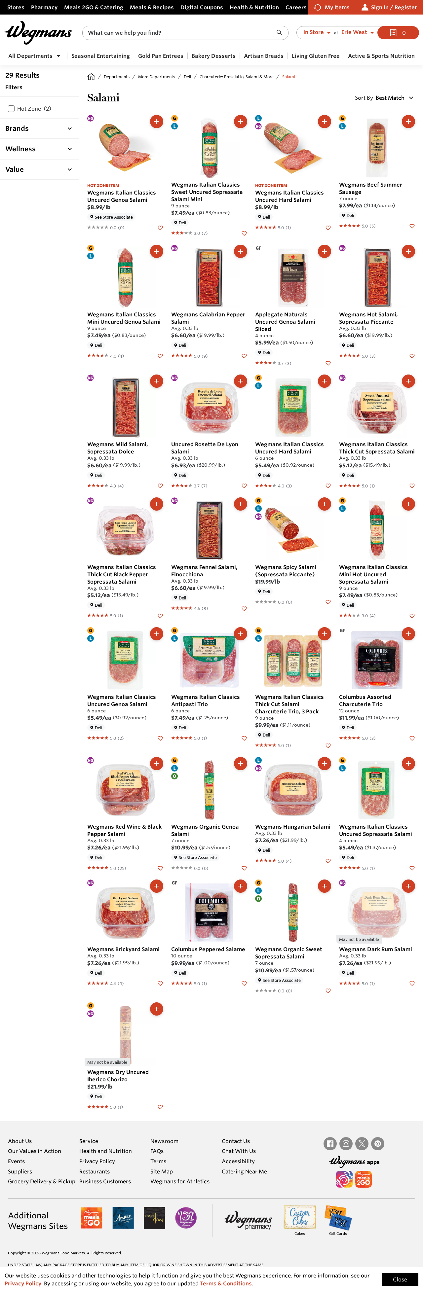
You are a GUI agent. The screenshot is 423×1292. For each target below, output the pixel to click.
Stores (15, 7)
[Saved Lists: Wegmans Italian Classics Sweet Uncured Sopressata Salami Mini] (244, 233)
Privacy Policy (97, 1161)
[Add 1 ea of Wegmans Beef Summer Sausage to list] (408, 121)
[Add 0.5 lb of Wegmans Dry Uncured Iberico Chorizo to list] (156, 1009)
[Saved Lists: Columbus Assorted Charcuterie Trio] (412, 738)
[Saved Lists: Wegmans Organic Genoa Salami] (244, 868)
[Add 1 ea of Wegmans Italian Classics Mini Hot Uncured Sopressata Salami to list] (408, 504)
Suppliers (20, 1171)
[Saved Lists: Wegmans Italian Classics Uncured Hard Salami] (328, 227)
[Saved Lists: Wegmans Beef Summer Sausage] (412, 226)
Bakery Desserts (214, 56)
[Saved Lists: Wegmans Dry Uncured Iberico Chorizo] (160, 1107)
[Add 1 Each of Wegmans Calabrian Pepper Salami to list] (240, 251)
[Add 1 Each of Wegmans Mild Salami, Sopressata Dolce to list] (156, 381)
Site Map (161, 1171)
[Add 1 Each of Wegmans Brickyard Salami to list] (156, 886)
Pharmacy (44, 7)
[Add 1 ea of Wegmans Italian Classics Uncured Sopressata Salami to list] (408, 763)
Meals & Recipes (152, 7)
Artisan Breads (264, 56)
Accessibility (238, 1161)
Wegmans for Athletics (180, 1181)
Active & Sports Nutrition (381, 56)
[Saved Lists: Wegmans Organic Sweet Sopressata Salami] (328, 990)
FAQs (157, 1151)
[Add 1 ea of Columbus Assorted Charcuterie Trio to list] (408, 633)
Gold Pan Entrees (160, 56)
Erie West (354, 32)
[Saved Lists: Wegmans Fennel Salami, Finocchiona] (244, 608)
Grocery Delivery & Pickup (41, 1181)
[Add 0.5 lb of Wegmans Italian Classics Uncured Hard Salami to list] (324, 121)
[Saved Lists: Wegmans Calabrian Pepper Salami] (244, 355)
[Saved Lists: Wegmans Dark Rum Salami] (412, 983)
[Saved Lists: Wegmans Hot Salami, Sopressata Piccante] (412, 355)
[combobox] (185, 33)
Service (88, 1141)
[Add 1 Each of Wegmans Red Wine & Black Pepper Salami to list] (156, 763)
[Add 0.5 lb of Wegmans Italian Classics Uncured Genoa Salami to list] (156, 121)
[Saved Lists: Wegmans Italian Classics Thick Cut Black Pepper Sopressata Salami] (160, 615)
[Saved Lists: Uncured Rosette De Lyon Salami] (244, 485)
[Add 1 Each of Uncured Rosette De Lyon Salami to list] (240, 381)
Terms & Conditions (226, 1283)
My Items (337, 7)
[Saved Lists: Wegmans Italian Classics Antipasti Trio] (244, 738)
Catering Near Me (244, 1171)
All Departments (30, 56)
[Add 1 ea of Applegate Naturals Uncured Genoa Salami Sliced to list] (324, 251)
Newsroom (164, 1141)
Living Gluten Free (316, 56)
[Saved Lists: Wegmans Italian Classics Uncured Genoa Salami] (160, 227)
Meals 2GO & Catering (93, 7)
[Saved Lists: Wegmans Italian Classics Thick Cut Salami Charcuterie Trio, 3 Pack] (328, 745)
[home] (91, 77)
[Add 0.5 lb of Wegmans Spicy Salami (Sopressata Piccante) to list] (324, 504)
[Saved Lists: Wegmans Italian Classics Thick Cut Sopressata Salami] (412, 485)
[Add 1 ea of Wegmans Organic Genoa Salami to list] (240, 763)
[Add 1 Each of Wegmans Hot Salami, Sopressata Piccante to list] (408, 251)
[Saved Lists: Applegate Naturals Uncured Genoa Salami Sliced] (328, 363)
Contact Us (236, 1141)
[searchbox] (181, 33)
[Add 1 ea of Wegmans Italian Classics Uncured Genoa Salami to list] (156, 633)
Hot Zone (34, 108)
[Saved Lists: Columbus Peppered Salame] (244, 983)
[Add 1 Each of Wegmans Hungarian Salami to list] (324, 763)
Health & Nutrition (254, 7)
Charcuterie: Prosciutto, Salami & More (237, 76)
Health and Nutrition (105, 1151)
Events (16, 1161)
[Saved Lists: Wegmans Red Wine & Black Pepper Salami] (160, 868)
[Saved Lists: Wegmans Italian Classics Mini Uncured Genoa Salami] (160, 355)
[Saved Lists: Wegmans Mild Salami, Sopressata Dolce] (160, 485)
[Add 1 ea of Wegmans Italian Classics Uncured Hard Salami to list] (324, 381)
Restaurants (94, 1171)
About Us (20, 1141)
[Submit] (281, 33)
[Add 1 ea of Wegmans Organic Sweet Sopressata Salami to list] (324, 886)
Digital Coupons (201, 7)
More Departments (156, 76)
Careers (296, 7)
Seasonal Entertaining (100, 56)
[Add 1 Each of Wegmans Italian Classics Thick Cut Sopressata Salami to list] (408, 381)
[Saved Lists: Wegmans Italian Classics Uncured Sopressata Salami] (412, 868)
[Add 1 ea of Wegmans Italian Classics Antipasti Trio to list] (240, 633)
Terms (158, 1161)
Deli (187, 76)
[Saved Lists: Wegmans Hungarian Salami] (328, 860)
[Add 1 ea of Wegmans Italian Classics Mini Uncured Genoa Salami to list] (156, 251)
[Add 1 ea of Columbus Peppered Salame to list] (240, 886)
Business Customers (105, 1181)
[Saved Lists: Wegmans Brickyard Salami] (160, 983)
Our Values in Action (34, 1151)
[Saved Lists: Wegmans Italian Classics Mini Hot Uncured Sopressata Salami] (412, 615)
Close (400, 1279)
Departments (117, 76)
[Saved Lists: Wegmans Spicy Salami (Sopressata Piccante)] (328, 602)
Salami (288, 76)
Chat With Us (239, 1151)
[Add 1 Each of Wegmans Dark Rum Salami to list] (408, 886)
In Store (313, 32)
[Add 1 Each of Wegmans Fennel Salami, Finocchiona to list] (240, 504)
